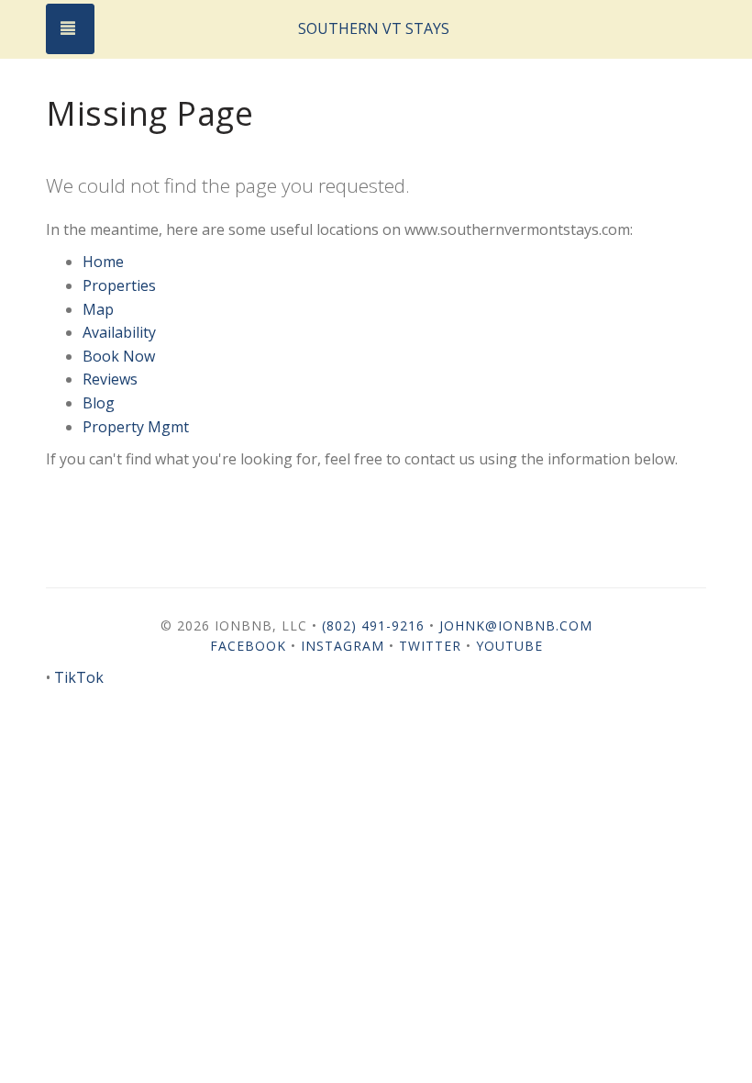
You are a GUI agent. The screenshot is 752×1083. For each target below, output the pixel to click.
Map (98, 309)
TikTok (79, 677)
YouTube (509, 645)
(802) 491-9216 (373, 625)
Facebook (248, 645)
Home (103, 261)
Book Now (119, 356)
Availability (119, 332)
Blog (99, 403)
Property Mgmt (136, 427)
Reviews (110, 379)
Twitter (430, 645)
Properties (119, 285)
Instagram (342, 645)
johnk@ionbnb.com (515, 625)
